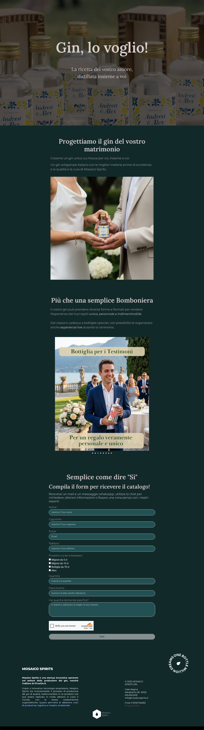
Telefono (54, 543)
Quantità (54, 576)
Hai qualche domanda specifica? (69, 600)
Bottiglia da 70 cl (60, 566)
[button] (57, 393)
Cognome (55, 519)
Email (52, 531)
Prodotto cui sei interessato (65, 555)
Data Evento (57, 588)
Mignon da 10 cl (60, 563)
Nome (53, 507)
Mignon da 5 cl (59, 559)
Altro (54, 570)
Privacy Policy (132, 705)
